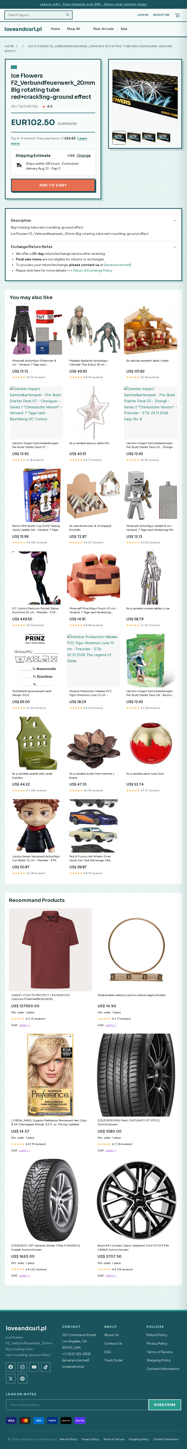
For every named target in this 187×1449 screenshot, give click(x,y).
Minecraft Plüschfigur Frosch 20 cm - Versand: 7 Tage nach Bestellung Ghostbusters (93, 611)
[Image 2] (134, 138)
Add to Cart (53, 185)
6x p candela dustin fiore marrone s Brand (91, 775)
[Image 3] (149, 138)
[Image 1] (119, 138)
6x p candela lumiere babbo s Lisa (147, 608)
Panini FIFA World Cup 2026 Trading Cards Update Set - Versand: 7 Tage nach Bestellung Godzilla (36, 528)
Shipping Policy (158, 1360)
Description (21, 220)
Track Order (113, 1360)
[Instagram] (22, 1367)
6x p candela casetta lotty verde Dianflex (32, 775)
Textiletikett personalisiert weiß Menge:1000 (31, 693)
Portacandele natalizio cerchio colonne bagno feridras (132, 995)
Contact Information (163, 1369)
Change (84, 156)
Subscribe (165, 1405)
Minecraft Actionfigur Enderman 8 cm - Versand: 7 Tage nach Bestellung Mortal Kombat (34, 363)
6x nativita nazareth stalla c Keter (147, 360)
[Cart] (177, 15)
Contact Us (113, 1343)
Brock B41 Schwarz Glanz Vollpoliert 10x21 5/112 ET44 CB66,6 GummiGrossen (133, 1247)
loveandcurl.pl (23, 29)
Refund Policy (157, 1335)
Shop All (73, 29)
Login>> (24, 1025)
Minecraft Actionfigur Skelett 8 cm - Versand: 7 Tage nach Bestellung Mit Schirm (149, 528)
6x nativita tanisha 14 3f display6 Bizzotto (90, 528)
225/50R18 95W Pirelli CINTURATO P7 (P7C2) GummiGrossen (129, 1122)
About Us (111, 1335)
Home (55, 29)
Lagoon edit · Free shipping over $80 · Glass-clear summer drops (93, 4)
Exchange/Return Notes (31, 247)
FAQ (107, 1352)
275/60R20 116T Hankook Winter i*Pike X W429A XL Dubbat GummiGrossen (45, 1247)
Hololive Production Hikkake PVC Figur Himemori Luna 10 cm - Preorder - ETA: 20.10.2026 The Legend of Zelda (90, 693)
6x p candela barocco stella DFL (89, 443)
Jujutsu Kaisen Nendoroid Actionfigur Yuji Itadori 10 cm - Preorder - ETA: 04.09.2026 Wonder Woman (36, 859)
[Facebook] (11, 1367)
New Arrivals (104, 29)
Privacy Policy (157, 1343)
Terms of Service (159, 1352)
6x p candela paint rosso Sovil (145, 773)
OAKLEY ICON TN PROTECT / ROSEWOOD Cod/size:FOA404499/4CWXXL (40, 997)
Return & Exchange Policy (92, 270)
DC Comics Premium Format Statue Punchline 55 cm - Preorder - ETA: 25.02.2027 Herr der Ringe (35, 611)
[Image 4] (163, 138)
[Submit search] (67, 15)
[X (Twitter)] (11, 1379)
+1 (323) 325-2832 (76, 1354)
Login (143, 15)
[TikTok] (46, 1367)
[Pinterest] (22, 1379)
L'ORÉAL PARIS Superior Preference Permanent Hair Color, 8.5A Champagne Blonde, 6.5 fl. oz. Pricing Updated (49, 1122)
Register (161, 15)
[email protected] (117, 265)
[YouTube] (34, 1367)
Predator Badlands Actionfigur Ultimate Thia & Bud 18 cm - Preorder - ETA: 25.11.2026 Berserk (91, 363)
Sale (124, 29)
